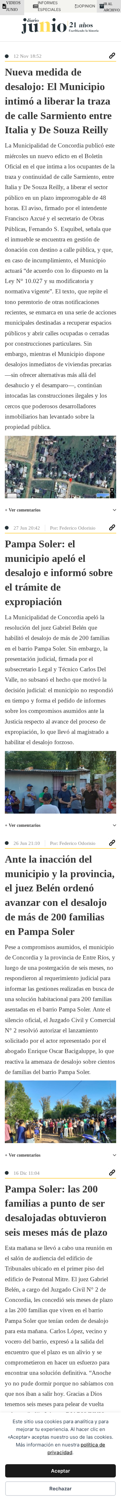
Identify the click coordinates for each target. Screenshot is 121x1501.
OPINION (83, 6)
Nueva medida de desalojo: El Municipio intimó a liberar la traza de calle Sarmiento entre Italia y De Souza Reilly (58, 101)
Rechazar (60, 1489)
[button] (60, 510)
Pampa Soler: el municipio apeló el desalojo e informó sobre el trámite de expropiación (59, 572)
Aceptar (60, 1471)
